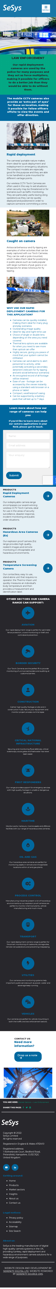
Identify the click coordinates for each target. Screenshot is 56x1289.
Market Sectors (24, 1102)
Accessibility (15, 1222)
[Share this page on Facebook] (23, 1107)
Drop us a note (27, 1055)
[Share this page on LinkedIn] (30, 1107)
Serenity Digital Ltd (16, 1271)
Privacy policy (16, 1217)
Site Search (15, 1231)
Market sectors (17, 1189)
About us (13, 1198)
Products (14, 1185)
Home (12, 1180)
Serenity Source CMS (29, 1274)
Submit (14, 475)
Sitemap (13, 1226)
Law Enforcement (41, 1102)
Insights (13, 1194)
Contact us (14, 1202)
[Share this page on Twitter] (27, 1107)
